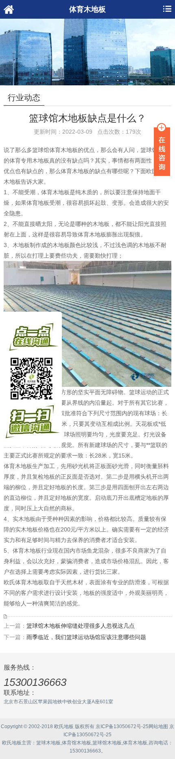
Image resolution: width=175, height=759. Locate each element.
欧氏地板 (12, 743)
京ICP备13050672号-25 (122, 726)
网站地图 (158, 726)
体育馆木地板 (76, 743)
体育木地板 (135, 743)
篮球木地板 (48, 743)
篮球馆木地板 (107, 743)
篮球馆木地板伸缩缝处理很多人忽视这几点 (80, 625)
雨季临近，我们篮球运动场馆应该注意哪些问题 (86, 637)
